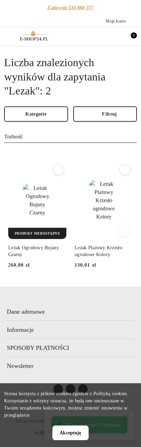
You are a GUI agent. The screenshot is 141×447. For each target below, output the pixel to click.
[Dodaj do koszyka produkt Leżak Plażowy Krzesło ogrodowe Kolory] (124, 230)
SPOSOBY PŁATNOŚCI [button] (38, 347)
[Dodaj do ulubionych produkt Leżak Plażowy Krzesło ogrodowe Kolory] (125, 170)
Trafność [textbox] (13, 136)
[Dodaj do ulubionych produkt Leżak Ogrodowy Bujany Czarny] (58, 170)
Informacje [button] (20, 329)
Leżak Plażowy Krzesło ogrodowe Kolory (98, 251)
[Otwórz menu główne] (8, 36)
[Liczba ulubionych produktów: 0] (114, 36)
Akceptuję (70, 432)
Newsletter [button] (20, 365)
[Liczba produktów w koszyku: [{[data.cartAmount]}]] (129, 36)
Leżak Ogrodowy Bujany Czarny (33, 251)
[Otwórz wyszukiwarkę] (100, 36)
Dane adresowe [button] (26, 311)
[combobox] (70, 137)
